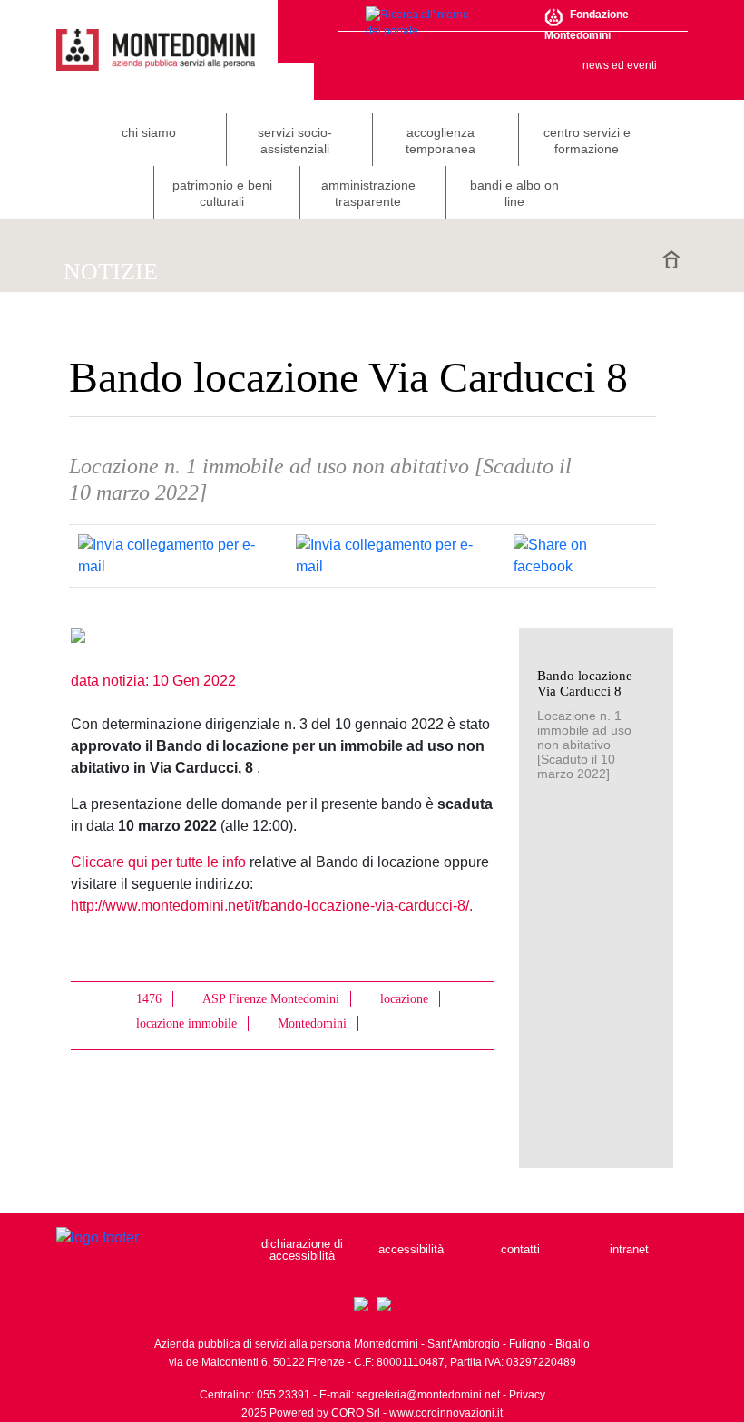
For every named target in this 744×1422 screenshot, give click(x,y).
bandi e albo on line (514, 193)
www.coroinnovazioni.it (446, 1413)
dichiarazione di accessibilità (302, 1249)
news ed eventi (619, 65)
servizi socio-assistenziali (295, 140)
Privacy (527, 1394)
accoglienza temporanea (440, 140)
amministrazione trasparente (368, 193)
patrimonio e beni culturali (222, 193)
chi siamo (149, 132)
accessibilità (411, 1249)
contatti (520, 1249)
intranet (629, 1249)
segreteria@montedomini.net (428, 1394)
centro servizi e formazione (587, 140)
